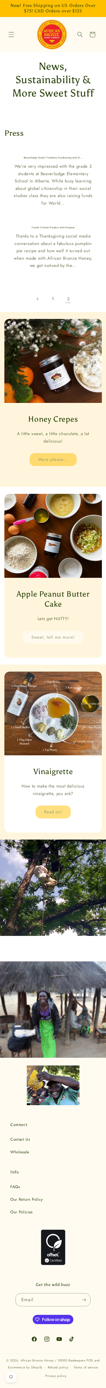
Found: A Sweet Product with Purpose (53, 227)
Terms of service (86, 1367)
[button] (11, 34)
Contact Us (20, 1139)
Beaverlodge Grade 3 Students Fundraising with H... (53, 157)
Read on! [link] (53, 812)
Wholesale (19, 1152)
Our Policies (21, 1212)
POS (89, 1360)
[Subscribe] (84, 1300)
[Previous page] (37, 299)
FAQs (15, 1187)
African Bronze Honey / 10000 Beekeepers (53, 1360)
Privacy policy (55, 1376)
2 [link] (68, 299)
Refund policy (58, 1367)
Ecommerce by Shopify (25, 1367)
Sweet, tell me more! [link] (53, 637)
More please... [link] (53, 459)
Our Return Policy (26, 1199)
